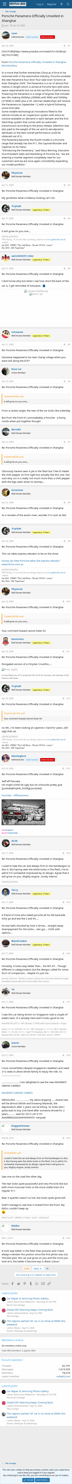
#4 (69, 268)
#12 (68, 698)
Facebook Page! (12, 833)
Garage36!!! (9, 830)
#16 (68, 953)
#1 (69, 45)
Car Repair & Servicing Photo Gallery (28, 1298)
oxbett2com (63, 1376)
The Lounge (13, 1316)
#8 (69, 502)
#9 (69, 541)
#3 (69, 218)
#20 (68, 1238)
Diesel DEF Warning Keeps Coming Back (30, 1309)
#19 (68, 1138)
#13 (68, 768)
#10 (68, 601)
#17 (68, 1001)
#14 (68, 853)
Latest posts (10, 1293)
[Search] (68, 4)
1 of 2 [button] (26, 1268)
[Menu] (5, 4)
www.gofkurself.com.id (55, 239)
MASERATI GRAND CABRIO (17, 1092)
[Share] (64, 46)
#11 (68, 651)
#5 (69, 344)
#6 (69, 381)
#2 (69, 185)
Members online (12, 1340)
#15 (68, 902)
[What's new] (61, 4)
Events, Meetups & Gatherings (22, 1330)
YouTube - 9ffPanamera (15, 795)
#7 (69, 441)
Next (36, 1268)
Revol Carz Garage (16, 1304)
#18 (68, 1055)
